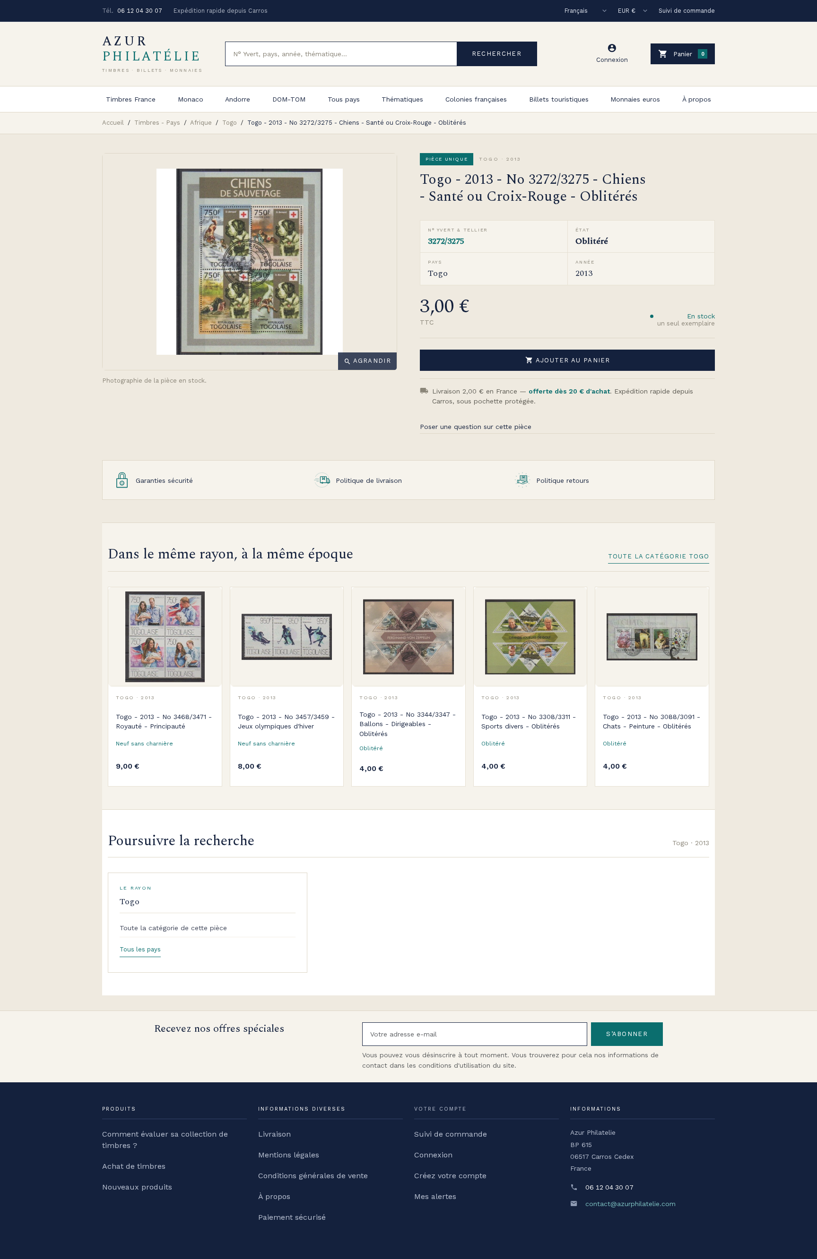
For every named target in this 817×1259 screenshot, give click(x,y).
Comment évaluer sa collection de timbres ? (165, 1140)
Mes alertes (435, 1196)
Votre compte (440, 1109)
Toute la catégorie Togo (658, 556)
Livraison (274, 1134)
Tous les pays (140, 949)
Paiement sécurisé (292, 1217)
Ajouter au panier (567, 360)
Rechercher (496, 53)
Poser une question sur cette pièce (475, 426)
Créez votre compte (450, 1175)
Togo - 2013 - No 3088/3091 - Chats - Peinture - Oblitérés (651, 721)
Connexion (433, 1154)
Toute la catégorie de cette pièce (173, 928)
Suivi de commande (687, 10)
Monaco (190, 99)
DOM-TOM (288, 99)
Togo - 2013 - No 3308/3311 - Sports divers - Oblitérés (528, 721)
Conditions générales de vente (313, 1175)
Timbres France (131, 99)
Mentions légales (288, 1154)
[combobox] (341, 54)
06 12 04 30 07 (139, 10)
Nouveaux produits (137, 1186)
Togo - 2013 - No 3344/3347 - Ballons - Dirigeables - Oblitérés (407, 724)
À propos (696, 99)
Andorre (237, 99)
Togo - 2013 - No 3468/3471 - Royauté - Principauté (164, 721)
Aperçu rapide (207, 622)
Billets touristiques (559, 99)
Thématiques (402, 99)
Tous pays (344, 99)
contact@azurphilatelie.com (630, 1204)
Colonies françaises (476, 99)
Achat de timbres (133, 1166)
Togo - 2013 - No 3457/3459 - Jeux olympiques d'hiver (286, 721)
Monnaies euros (635, 99)
